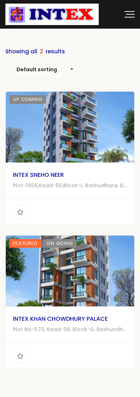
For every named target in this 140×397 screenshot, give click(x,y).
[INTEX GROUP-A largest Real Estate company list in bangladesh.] (52, 14)
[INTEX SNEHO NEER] (70, 127)
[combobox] (44, 69)
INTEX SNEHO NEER (38, 175)
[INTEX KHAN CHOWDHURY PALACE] (70, 271)
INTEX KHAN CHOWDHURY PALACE (60, 319)
